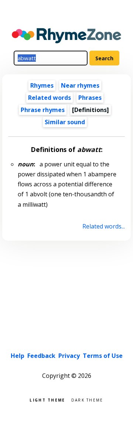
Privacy (69, 356)
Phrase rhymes (43, 110)
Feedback (41, 356)
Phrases (90, 98)
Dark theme (87, 399)
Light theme (47, 399)
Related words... (103, 226)
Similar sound (65, 122)
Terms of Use (103, 356)
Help (17, 356)
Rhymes (42, 85)
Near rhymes (80, 85)
